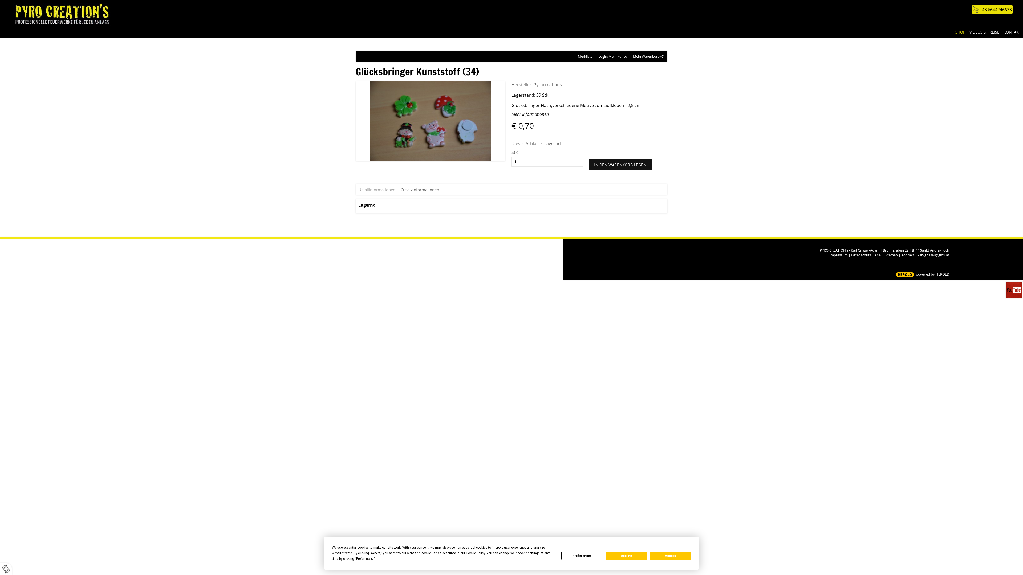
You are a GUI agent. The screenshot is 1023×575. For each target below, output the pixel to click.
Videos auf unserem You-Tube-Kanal (1014, 290)
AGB (878, 255)
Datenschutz (861, 255)
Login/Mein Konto (612, 56)
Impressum (839, 255)
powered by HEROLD (932, 274)
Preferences (582, 556)
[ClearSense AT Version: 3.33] (905, 274)
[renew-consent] (6, 569)
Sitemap (891, 255)
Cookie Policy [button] (475, 553)
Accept (670, 556)
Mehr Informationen (530, 114)
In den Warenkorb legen (620, 164)
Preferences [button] (364, 559)
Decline (626, 556)
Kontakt (907, 255)
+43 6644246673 (996, 10)
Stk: (515, 152)
